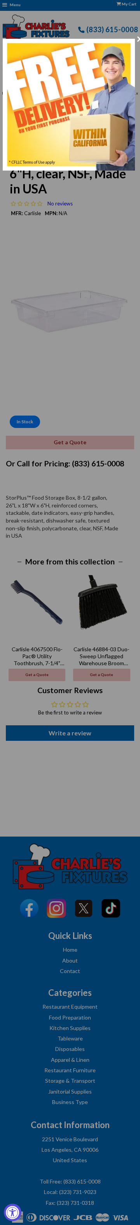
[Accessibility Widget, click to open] (12, 1212)
